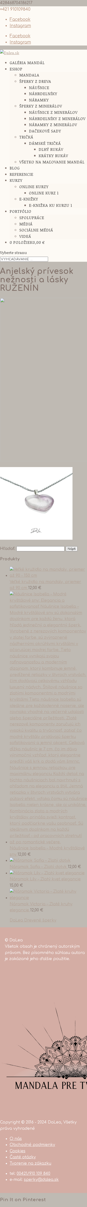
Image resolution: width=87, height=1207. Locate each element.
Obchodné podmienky (32, 1145)
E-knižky (28, 199)
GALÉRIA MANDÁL (27, 62)
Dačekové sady (45, 131)
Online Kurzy (34, 186)
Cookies (17, 1151)
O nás (16, 1139)
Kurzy (16, 180)
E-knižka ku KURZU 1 (50, 205)
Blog (15, 168)
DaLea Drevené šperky (33, 920)
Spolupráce (31, 217)
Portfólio (20, 211)
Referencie (21, 174)
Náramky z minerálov (53, 124)
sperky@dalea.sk (41, 1179)
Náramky (39, 100)
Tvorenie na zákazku (30, 1163)
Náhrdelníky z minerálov (57, 118)
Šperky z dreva (35, 81)
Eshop (16, 69)
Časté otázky (23, 1157)
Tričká (26, 137)
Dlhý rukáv (51, 149)
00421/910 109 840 (33, 1173)
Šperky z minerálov (40, 106)
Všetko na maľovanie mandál (52, 162)
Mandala (29, 75)
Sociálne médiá (36, 230)
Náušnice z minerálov (53, 112)
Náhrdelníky (43, 93)
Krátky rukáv (53, 155)
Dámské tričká (45, 143)
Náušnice (39, 87)
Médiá (26, 224)
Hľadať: (7, 548)
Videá (25, 236)
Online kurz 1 (44, 193)
